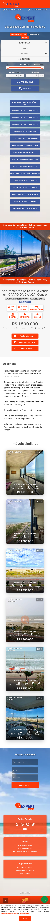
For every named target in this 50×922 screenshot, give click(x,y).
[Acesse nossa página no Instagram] (27, 824)
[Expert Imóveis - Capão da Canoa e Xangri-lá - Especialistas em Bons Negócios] (25, 18)
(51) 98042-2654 (13, 9)
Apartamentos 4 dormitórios (25, 124)
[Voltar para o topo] (5, 900)
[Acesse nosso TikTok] (33, 824)
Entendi (25, 918)
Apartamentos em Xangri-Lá (25, 152)
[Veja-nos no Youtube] (25, 829)
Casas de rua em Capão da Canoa (25, 159)
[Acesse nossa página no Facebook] (17, 824)
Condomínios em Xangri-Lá (25, 180)
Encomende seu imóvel (25, 871)
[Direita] (47, 253)
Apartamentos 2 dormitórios (25, 110)
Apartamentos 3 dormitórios (25, 117)
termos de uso (25, 913)
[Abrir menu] (45, 4)
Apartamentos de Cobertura (25, 145)
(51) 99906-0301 (39, 9)
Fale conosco (25, 874)
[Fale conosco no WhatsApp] (22, 824)
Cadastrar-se (25, 785)
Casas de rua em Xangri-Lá (25, 166)
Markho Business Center (25, 201)
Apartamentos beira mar (25, 131)
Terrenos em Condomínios (25, 208)
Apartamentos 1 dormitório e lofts (25, 103)
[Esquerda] (2, 253)
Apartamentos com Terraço (25, 138)
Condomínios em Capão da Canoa (25, 173)
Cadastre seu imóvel (25, 868)
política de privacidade (9, 913)
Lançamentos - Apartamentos (25, 187)
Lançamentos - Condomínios (25, 194)
